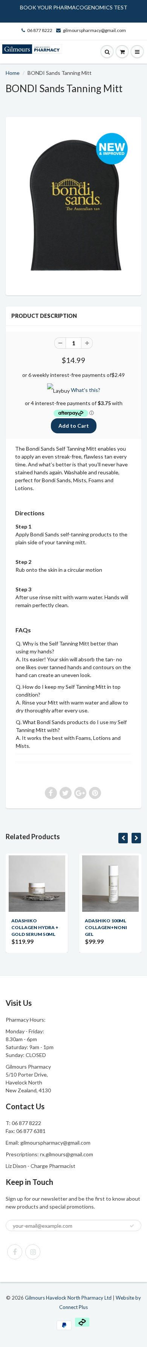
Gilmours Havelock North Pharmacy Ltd (68, 1298)
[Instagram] (32, 1251)
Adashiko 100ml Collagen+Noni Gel (106, 927)
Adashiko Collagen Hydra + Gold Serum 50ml (34, 927)
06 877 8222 (39, 30)
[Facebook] (14, 1251)
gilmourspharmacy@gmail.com (94, 30)
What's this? (85, 390)
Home (13, 73)
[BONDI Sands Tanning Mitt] (73, 205)
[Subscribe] (132, 1226)
